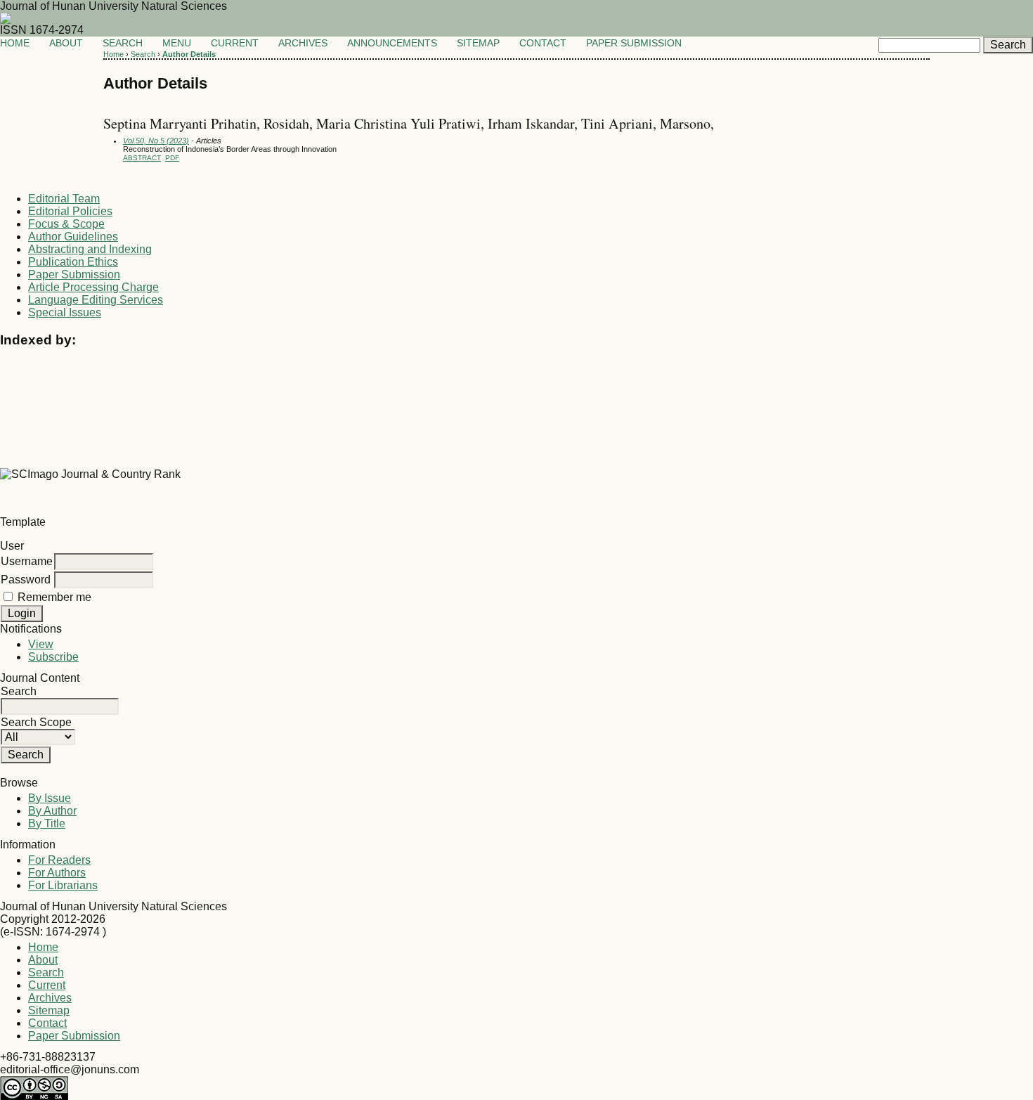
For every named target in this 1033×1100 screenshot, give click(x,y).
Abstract (142, 158)
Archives (302, 43)
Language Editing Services (95, 300)
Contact (542, 43)
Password (26, 579)
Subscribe (53, 657)
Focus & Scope (66, 224)
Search (123, 43)
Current (235, 43)
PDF (172, 158)
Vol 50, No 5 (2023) (156, 140)
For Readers (59, 860)
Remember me (54, 597)
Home (15, 43)
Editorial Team (64, 199)
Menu (178, 43)
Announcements (392, 43)
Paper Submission (634, 43)
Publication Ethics (73, 262)
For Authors (57, 873)
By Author (52, 811)
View (40, 644)
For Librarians (63, 885)
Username (27, 561)
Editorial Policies (70, 211)
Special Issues (64, 312)
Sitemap (478, 43)
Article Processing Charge (93, 287)
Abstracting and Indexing (90, 249)
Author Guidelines (73, 236)
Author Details (189, 54)
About (66, 43)
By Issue (49, 798)
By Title (46, 823)
